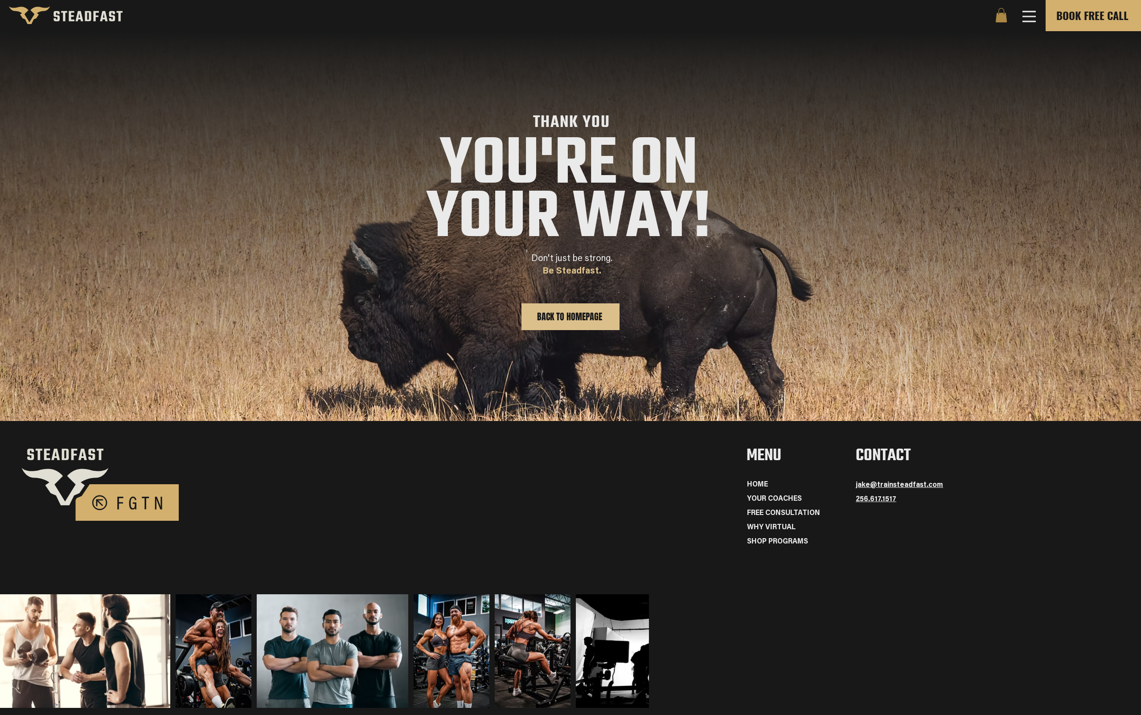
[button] (1001, 15)
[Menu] (1029, 16)
